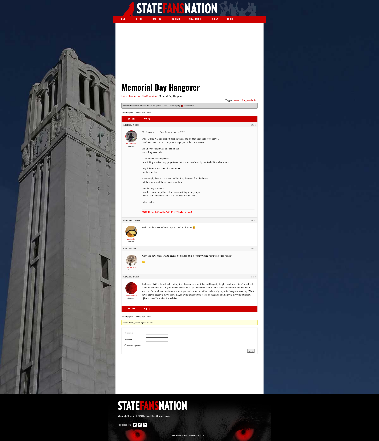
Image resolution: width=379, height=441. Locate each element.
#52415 (253, 248)
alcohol (237, 100)
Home (122, 19)
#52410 (253, 125)
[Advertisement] (189, 47)
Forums (214, 19)
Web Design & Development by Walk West (189, 435)
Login (230, 19)
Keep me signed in (134, 345)
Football (138, 19)
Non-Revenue (195, 19)
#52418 (253, 277)
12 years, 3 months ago (170, 105)
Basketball (157, 19)
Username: (129, 333)
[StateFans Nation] (189, 8)
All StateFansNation (147, 95)
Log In (251, 351)
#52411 (253, 220)
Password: (129, 339)
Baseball (176, 19)
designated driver (250, 100)
